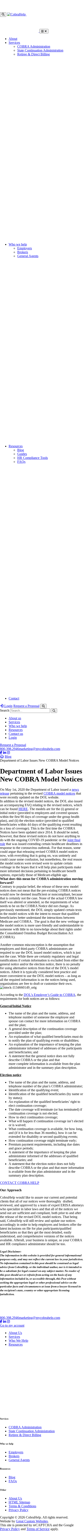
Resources (16, 446)
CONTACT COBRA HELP (19, 1183)
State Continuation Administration (40, 50)
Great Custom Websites (32, 1521)
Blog (20, 450)
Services (14, 42)
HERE (23, 809)
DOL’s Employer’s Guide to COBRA (49, 995)
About (13, 39)
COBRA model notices (59, 793)
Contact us (16, 734)
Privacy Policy (18, 1510)
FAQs (21, 461)
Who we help (18, 244)
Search (4, 710)
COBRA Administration (33, 46)
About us (15, 718)
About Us (15, 1333)
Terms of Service (38, 1529)
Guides (22, 454)
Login (7, 706)
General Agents (27, 256)
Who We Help (18, 1340)
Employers (24, 248)
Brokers (22, 252)
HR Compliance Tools (32, 458)
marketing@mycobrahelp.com (39, 749)
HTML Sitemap (19, 1502)
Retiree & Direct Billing (33, 54)
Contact (14, 698)
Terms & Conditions (22, 1506)
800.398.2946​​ (9, 749)
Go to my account (12, 1325)
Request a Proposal (26, 706)
